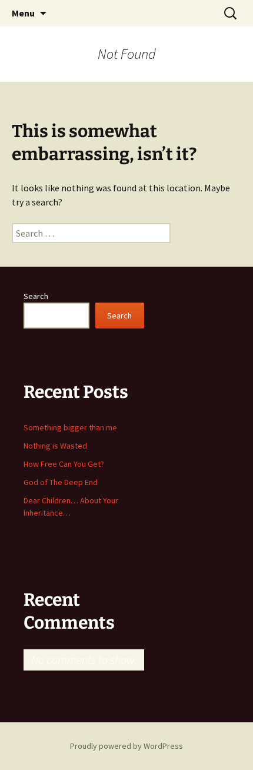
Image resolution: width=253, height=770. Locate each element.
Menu (23, 13)
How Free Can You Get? (64, 464)
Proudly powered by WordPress (126, 746)
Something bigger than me (70, 427)
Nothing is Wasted (55, 445)
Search (36, 296)
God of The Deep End (61, 482)
